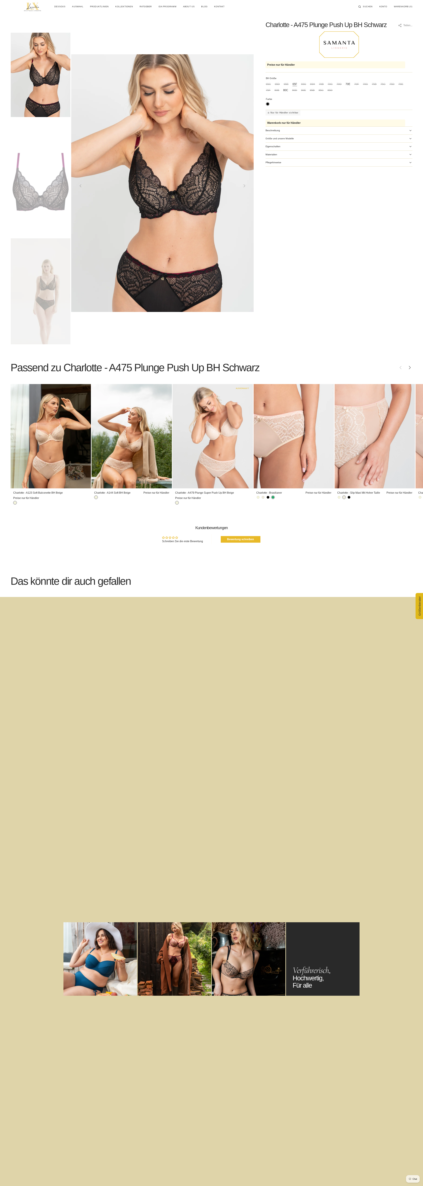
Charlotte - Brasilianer (269, 492)
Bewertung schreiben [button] (240, 539)
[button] (365, 6)
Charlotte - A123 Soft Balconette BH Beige (38, 492)
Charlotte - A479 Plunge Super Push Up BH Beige (204, 492)
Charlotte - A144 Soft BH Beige (112, 492)
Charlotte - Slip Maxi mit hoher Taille (358, 492)
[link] (51, 436)
